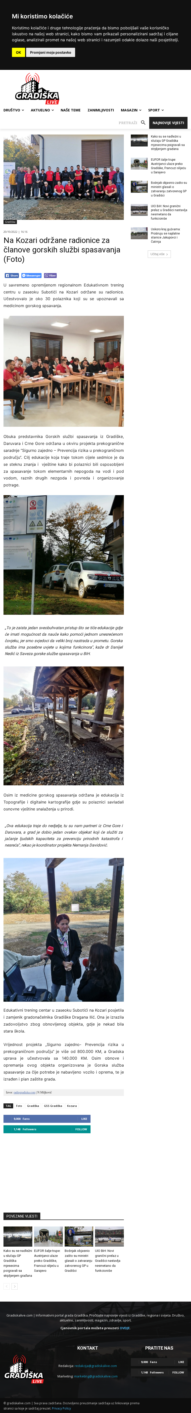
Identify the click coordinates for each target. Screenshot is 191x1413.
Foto (19, 1106)
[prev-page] (6, 1286)
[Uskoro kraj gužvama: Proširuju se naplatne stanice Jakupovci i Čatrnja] (139, 233)
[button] (134, 123)
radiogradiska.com (24, 1092)
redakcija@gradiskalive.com (96, 1366)
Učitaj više (157, 254)
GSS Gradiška (53, 1106)
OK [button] (18, 52)
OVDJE (125, 1328)
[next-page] (14, 1286)
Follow (81, 1129)
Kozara (72, 1106)
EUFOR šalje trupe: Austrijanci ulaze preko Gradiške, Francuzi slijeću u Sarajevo (47, 1260)
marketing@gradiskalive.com (96, 1376)
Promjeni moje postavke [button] (50, 52)
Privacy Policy (61, 1408)
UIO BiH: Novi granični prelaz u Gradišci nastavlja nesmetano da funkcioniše (107, 1260)
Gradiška (10, 222)
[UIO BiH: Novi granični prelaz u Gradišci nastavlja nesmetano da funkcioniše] (109, 1236)
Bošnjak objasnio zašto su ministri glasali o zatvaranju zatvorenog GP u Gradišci (78, 1260)
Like (84, 1119)
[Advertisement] (63, 1170)
